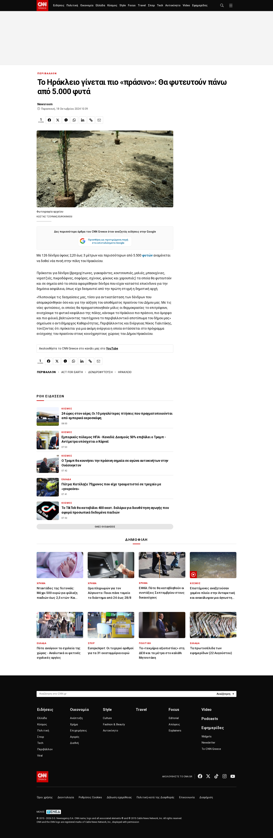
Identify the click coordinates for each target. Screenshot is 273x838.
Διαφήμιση (206, 797)
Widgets (207, 736)
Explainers (175, 730)
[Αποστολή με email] (99, 120)
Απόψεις (174, 724)
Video (186, 5)
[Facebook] (200, 776)
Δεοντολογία (66, 797)
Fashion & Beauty (114, 724)
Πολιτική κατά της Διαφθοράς (155, 797)
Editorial (174, 718)
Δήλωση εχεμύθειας (119, 797)
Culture (107, 718)
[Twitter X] (208, 776)
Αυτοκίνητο (173, 5)
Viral (40, 755)
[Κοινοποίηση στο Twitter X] (57, 120)
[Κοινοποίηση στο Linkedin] (82, 120)
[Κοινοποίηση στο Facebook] (49, 120)
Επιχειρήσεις (78, 730)
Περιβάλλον (45, 749)
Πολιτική (72, 5)
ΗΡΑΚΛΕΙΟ (124, 372)
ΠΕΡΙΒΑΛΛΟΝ (47, 73)
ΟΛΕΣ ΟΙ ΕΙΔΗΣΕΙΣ (105, 526)
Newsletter (208, 742)
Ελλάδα (100, 5)
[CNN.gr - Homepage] (42, 5)
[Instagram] (224, 776)
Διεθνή (74, 743)
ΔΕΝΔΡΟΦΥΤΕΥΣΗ (100, 372)
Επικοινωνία (187, 797)
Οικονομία (86, 5)
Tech (160, 5)
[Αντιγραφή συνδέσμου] (91, 120)
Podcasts (210, 718)
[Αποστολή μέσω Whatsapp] (74, 120)
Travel (142, 5)
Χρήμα (74, 724)
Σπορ (151, 5)
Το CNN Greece (211, 749)
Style (122, 5)
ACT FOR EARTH (72, 372)
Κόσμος (112, 5)
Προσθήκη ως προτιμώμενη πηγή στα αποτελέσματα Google (108, 241)
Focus (132, 5)
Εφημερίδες (199, 5)
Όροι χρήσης (45, 797)
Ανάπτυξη (76, 718)
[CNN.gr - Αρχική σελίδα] (42, 776)
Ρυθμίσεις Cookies (90, 797)
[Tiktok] (216, 776)
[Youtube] (232, 776)
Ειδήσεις (58, 5)
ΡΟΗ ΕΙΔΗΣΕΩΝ (50, 396)
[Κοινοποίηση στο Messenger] (66, 120)
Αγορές (74, 737)
